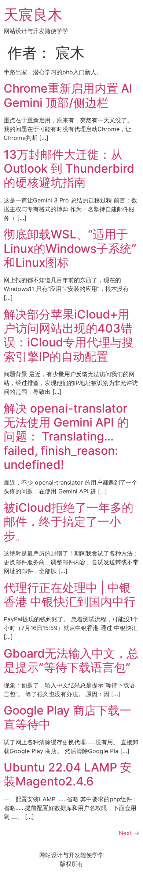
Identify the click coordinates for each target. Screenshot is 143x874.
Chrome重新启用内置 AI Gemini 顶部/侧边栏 (68, 95)
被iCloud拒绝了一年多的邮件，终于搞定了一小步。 (68, 521)
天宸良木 (33, 15)
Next (129, 833)
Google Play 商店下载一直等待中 (67, 717)
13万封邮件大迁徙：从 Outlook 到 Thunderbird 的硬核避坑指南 (69, 168)
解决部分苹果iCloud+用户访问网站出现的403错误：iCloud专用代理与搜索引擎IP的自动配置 (68, 335)
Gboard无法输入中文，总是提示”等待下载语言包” (71, 660)
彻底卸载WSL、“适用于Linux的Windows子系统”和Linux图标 (70, 248)
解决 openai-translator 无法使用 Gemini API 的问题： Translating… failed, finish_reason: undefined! (66, 436)
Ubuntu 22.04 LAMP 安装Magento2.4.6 (68, 774)
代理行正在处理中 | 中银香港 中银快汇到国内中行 (70, 594)
